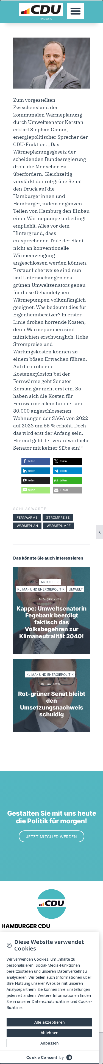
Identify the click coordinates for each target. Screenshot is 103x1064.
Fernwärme (27, 517)
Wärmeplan (27, 526)
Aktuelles (50, 582)
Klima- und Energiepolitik (41, 589)
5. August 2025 (50, 598)
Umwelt (76, 589)
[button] (75, 11)
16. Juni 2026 (50, 684)
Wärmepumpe (59, 526)
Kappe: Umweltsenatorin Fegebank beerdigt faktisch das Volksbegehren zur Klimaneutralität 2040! (51, 622)
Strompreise (57, 517)
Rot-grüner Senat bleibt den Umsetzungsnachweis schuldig (51, 704)
